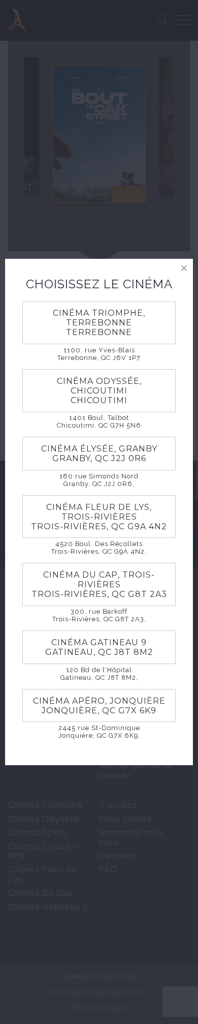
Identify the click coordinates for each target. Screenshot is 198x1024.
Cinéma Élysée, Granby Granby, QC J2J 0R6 (99, 453)
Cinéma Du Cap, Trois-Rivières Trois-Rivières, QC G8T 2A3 (99, 584)
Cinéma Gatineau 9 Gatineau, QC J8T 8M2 (99, 647)
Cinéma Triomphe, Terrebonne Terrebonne (99, 322)
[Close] (184, 268)
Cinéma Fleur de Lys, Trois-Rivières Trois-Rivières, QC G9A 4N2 (99, 516)
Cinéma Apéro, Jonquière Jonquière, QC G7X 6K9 (99, 705)
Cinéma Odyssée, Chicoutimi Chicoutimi (99, 390)
